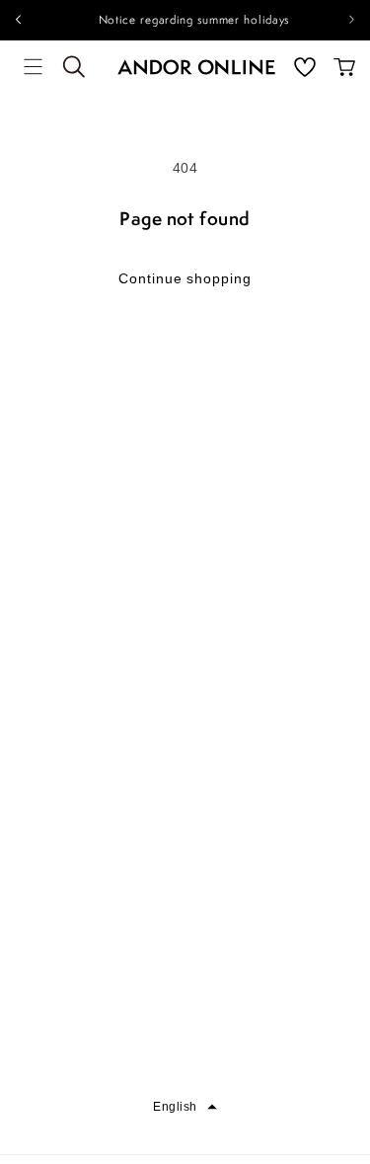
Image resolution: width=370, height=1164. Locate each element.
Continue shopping (184, 279)
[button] (33, 67)
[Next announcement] (352, 19)
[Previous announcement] (18, 19)
